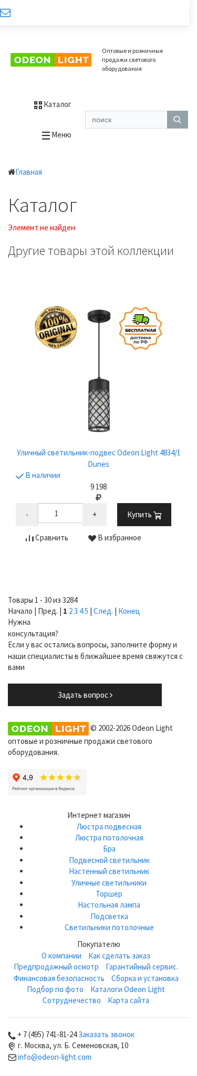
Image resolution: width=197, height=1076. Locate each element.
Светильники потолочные (109, 927)
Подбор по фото (55, 989)
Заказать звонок (106, 1034)
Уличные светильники (109, 883)
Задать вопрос (84, 695)
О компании (61, 956)
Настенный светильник (109, 871)
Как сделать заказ (119, 956)
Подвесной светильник (109, 860)
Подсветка (109, 916)
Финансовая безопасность (59, 978)
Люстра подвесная (109, 827)
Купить (140, 514)
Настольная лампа (109, 905)
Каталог (56, 104)
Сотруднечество (72, 1000)
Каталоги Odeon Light (127, 989)
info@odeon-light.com (54, 1057)
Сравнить (51, 537)
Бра (109, 849)
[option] (98, 429)
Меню (60, 135)
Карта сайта (128, 1000)
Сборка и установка (145, 978)
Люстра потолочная (109, 838)
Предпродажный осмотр (56, 967)
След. (103, 611)
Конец (129, 611)
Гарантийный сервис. (142, 967)
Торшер (109, 894)
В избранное (118, 537)
